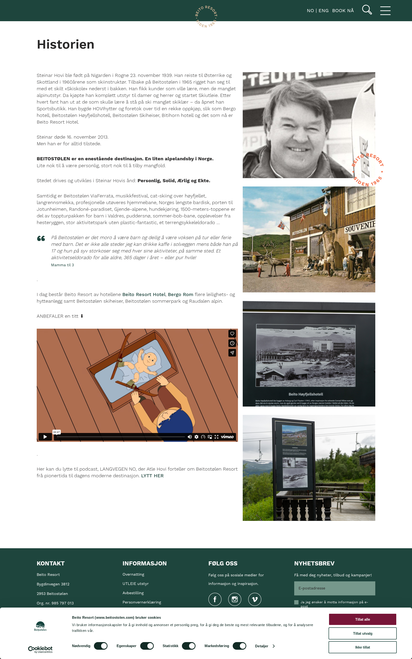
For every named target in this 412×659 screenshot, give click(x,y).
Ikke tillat (362, 647)
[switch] (147, 646)
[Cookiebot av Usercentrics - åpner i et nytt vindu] (40, 649)
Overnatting (133, 574)
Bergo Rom (180, 295)
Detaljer (261, 646)
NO (309, 11)
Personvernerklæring (142, 602)
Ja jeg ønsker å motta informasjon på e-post (334, 604)
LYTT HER (152, 476)
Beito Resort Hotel (143, 295)
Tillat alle (362, 619)
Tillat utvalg (362, 633)
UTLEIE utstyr (136, 583)
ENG (323, 11)
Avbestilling (133, 593)
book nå (343, 11)
